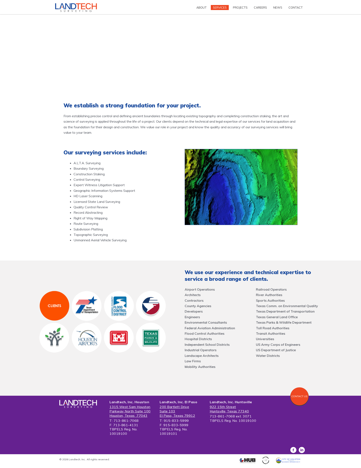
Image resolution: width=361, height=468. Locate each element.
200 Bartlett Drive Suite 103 (174, 409)
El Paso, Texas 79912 (177, 415)
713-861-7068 (126, 420)
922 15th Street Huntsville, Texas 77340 (229, 409)
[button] (299, 396)
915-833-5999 (176, 420)
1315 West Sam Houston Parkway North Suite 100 (130, 409)
